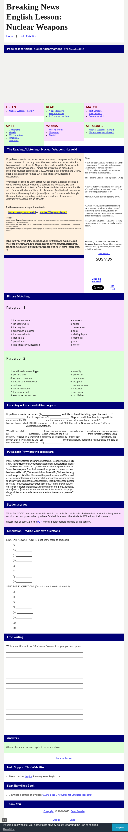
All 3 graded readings (59, 116)
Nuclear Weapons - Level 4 (21, 111)
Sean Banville (77, 811)
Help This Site (28, 36)
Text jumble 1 (95, 111)
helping (28, 777)
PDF (39, 522)
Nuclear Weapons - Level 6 (101, 132)
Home (10, 36)
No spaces (54, 132)
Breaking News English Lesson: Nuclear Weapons (37, 16)
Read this (8, 829)
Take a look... (104, 254)
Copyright (49, 811)
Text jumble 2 (95, 114)
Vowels (12, 132)
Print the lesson (56, 114)
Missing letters (16, 135)
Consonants (14, 130)
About (56, 820)
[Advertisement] (64, 77)
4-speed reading (56, 111)
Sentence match (96, 116)
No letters (13, 141)
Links (72, 820)
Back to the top (64, 758)
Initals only (14, 138)
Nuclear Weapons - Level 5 (101, 130)
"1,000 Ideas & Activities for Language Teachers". (67, 795)
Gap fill (52, 135)
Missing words (56, 130)
